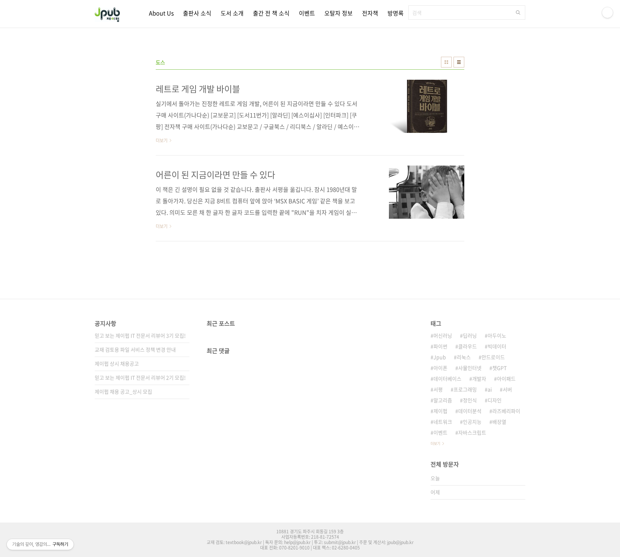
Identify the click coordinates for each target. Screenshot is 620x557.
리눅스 (464, 357)
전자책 (370, 13)
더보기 (435, 443)
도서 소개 (232, 13)
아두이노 (497, 335)
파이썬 (440, 346)
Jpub (439, 357)
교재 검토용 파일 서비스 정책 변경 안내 (135, 349)
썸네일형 (446, 62)
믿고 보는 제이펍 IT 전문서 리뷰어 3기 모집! (140, 335)
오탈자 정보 (338, 13)
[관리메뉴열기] (607, 12)
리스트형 (459, 62)
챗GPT (499, 367)
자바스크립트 (472, 432)
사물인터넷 (470, 367)
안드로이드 (493, 357)
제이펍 (440, 410)
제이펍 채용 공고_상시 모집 (123, 391)
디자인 (495, 400)
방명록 (396, 13)
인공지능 (472, 421)
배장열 (499, 421)
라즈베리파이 (506, 410)
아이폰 (440, 367)
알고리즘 (442, 400)
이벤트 (307, 13)
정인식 (470, 400)
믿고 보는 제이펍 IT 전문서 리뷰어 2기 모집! (140, 377)
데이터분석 (470, 410)
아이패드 (506, 378)
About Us (161, 13)
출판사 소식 (197, 13)
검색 (518, 12)
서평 (438, 389)
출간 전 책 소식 (271, 13)
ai (490, 389)
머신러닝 (442, 335)
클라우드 (467, 346)
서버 (507, 389)
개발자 (479, 378)
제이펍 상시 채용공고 (117, 363)
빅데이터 (497, 346)
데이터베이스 (447, 378)
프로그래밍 (465, 389)
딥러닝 (470, 335)
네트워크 (442, 421)
